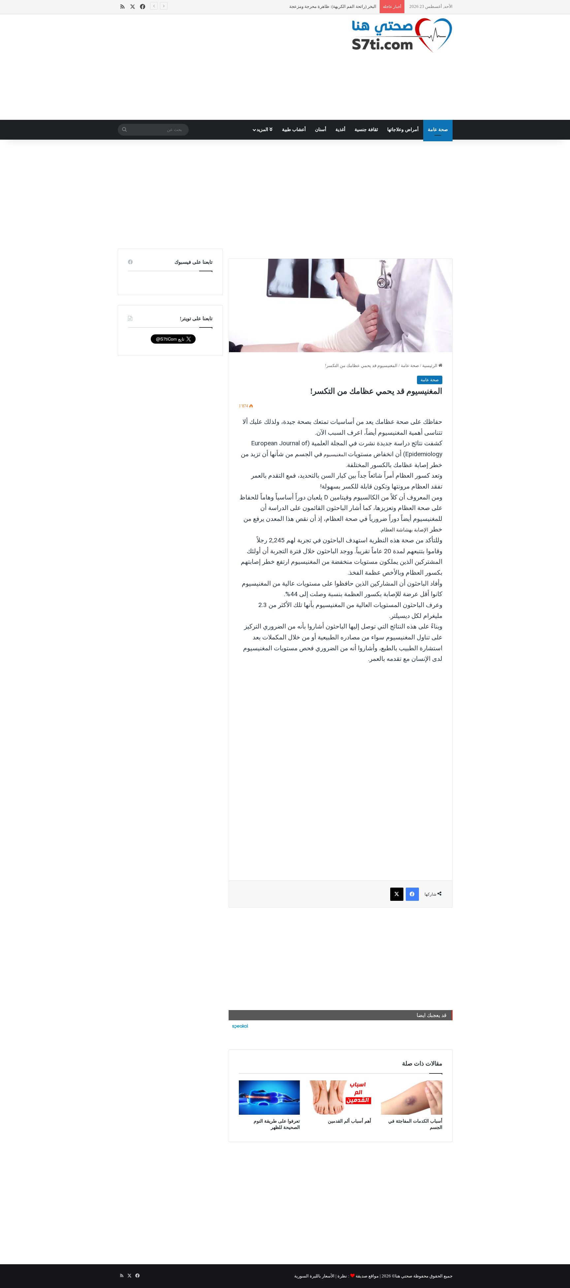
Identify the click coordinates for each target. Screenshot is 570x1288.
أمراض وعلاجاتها (403, 129)
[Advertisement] (227, 67)
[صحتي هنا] (402, 35)
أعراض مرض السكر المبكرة (351, 6)
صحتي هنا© (402, 1275)
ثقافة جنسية (366, 129)
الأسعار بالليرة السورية (314, 1275)
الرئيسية (430, 365)
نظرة (342, 1275)
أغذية (340, 129)
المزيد (263, 129)
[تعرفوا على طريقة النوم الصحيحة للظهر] (269, 1097)
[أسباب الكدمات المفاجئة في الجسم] (411, 1097)
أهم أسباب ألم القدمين (349, 1121)
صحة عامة (438, 129)
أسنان (320, 129)
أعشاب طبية (294, 129)
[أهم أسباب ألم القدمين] (340, 1097)
